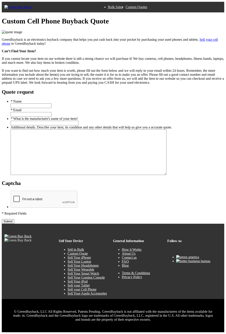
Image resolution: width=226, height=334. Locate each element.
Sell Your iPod (78, 281)
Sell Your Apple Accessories (87, 293)
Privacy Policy (132, 277)
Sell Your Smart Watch (83, 273)
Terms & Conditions (136, 273)
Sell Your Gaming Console (86, 277)
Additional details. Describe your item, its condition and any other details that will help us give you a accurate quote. (91, 127)
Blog (125, 265)
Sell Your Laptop (79, 261)
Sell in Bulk (76, 249)
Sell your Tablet (79, 285)
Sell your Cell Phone (82, 289)
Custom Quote (78, 253)
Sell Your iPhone (79, 257)
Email (16, 110)
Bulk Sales (115, 7)
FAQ (125, 261)
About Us (129, 253)
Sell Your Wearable (81, 269)
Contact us (129, 257)
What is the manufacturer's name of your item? (44, 118)
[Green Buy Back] (18, 7)
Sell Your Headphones (83, 265)
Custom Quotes (136, 7)
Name (16, 101)
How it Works (131, 249)
